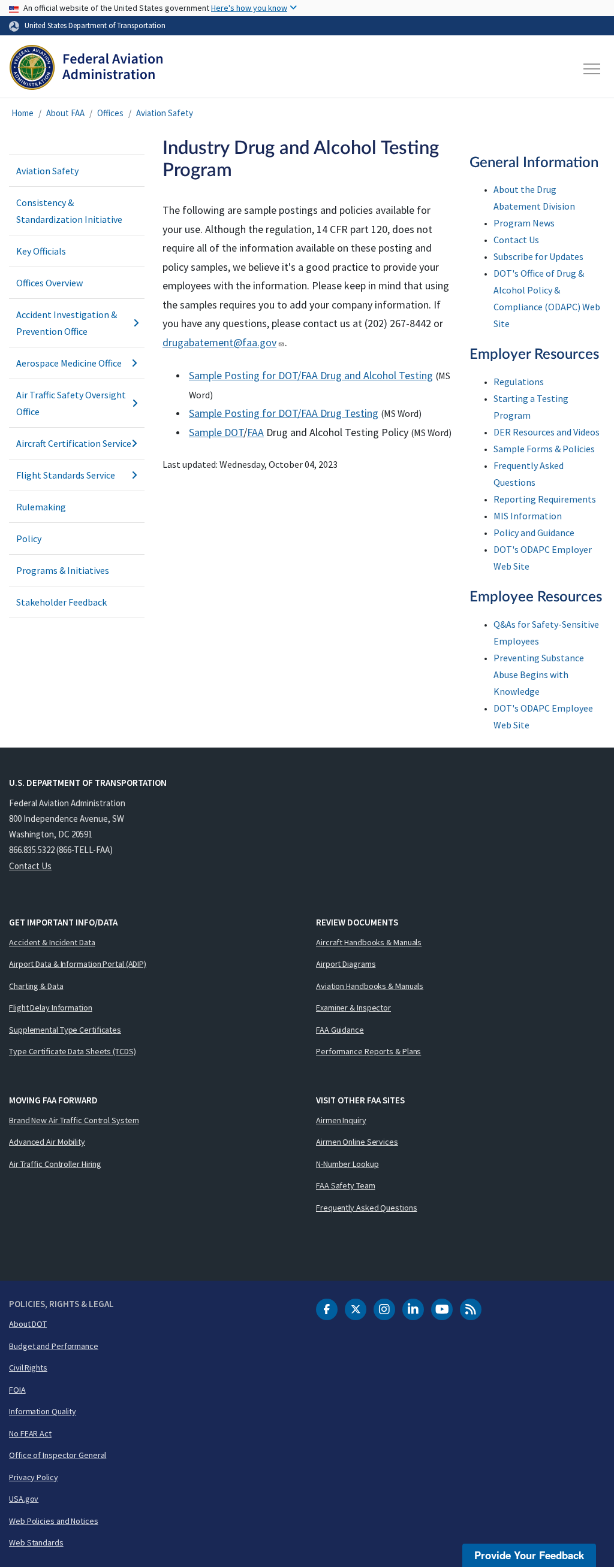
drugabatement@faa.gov (219, 342)
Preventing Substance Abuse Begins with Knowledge (538, 674)
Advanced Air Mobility (47, 1141)
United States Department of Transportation (95, 25)
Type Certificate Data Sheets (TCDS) (72, 1051)
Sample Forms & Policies (544, 449)
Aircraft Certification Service (73, 443)
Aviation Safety (164, 113)
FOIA (17, 1389)
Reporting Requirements (544, 499)
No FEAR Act (30, 1433)
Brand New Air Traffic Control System (74, 1120)
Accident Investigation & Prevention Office (66, 322)
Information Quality (42, 1411)
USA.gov (23, 1498)
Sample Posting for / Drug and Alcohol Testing (311, 375)
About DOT (28, 1323)
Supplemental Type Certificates (65, 1029)
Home (22, 113)
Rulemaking (41, 507)
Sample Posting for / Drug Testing (283, 413)
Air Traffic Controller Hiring (55, 1163)
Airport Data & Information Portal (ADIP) (77, 963)
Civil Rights (28, 1367)
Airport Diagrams (345, 963)
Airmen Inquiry (341, 1120)
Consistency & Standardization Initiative (69, 210)
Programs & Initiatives (62, 570)
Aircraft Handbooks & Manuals (369, 942)
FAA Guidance (340, 1029)
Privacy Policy (33, 1477)
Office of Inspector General (57, 1455)
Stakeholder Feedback (61, 602)
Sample (206, 432)
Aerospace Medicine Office (69, 363)
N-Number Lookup (347, 1163)
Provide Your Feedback (529, 1555)
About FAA (65, 113)
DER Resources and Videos (546, 432)
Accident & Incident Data (52, 942)
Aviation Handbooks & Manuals (369, 986)
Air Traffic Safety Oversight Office (71, 403)
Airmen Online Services (357, 1141)
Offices (110, 113)
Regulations (518, 382)
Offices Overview (49, 283)
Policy (28, 538)
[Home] (86, 69)
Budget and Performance (53, 1346)
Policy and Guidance (533, 533)
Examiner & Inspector (353, 1007)
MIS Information (527, 516)
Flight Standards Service (65, 475)
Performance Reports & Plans (368, 1051)
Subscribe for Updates (538, 256)
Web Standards (36, 1542)
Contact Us (516, 240)
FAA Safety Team (345, 1185)
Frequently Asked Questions (366, 1207)
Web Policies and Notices (53, 1520)
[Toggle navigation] (592, 69)
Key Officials (41, 251)
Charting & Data (36, 986)
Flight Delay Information (50, 1007)
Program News (524, 223)
